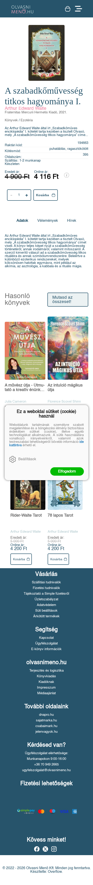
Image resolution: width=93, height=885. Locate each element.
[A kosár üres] (67, 9)
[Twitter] (45, 849)
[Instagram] (54, 849)
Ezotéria (27, 120)
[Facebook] (37, 849)
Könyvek (11, 120)
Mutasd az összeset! (62, 299)
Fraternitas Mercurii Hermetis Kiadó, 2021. (36, 112)
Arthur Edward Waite (25, 108)
